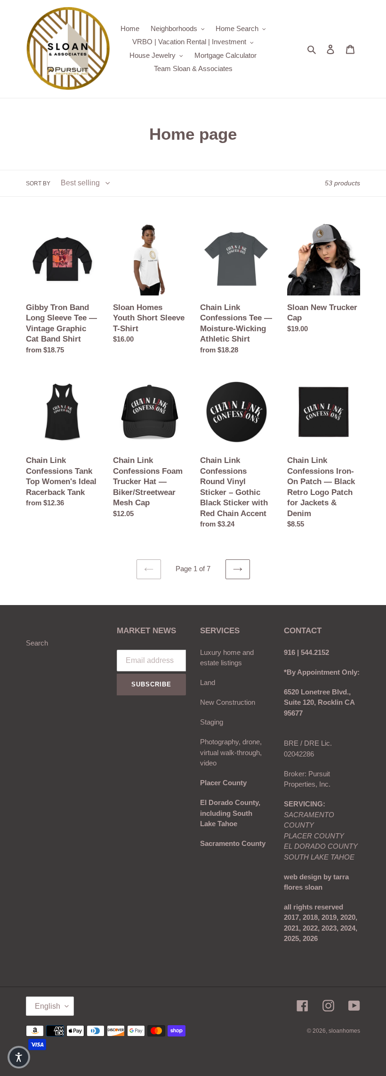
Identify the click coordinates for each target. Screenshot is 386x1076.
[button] (19, 1057)
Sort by (38, 183)
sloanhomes (344, 1031)
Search (37, 643)
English (47, 1006)
